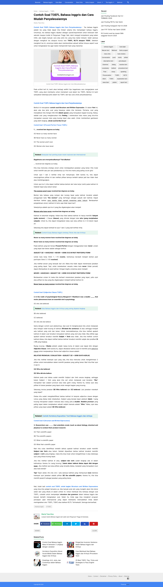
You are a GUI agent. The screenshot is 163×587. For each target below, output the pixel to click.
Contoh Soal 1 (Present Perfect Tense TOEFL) (50, 125)
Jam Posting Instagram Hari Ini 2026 (114, 26)
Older (94, 530)
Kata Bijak (59, 2)
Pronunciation (107, 75)
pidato (115, 82)
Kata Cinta (79, 2)
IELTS (125, 75)
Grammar (105, 64)
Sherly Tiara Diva (47, 514)
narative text (123, 64)
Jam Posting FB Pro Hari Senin (112, 22)
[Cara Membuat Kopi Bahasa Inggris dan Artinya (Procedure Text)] (70, 553)
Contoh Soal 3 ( (52, 421)
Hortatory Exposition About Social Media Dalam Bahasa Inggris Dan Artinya (52, 553)
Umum (99, 2)
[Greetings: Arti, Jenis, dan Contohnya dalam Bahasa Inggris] (37, 562)
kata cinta (107, 54)
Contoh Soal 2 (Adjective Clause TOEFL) (48, 292)
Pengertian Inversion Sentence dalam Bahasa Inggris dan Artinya (86, 544)
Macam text (105, 50)
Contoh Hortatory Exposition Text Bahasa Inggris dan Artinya (67, 416)
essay (113, 71)
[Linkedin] (85, 524)
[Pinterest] (94, 524)
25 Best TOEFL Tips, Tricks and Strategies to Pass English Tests (87, 562)
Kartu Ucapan (90, 2)
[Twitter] (76, 524)
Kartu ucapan (123, 50)
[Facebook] (128, 578)
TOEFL (49, 506)
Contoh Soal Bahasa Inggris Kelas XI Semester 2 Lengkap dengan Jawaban (52, 544)
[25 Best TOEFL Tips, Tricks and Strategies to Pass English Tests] (70, 562)
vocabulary (105, 68)
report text (123, 82)
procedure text (123, 68)
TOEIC (111, 78)
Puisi (104, 71)
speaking (123, 71)
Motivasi (119, 2)
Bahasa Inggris (48, 2)
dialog (114, 64)
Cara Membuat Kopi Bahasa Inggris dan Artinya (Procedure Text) (87, 553)
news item (106, 82)
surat (114, 57)
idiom (104, 78)
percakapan (122, 61)
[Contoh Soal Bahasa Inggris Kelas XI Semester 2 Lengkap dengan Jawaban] (37, 544)
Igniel (127, 584)
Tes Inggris (109, 2)
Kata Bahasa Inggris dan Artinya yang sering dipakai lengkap (63, 308)
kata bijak (123, 47)
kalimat (113, 68)
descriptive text (108, 61)
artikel (126, 57)
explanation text (122, 78)
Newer (37, 530)
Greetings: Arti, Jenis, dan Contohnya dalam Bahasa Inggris (51, 562)
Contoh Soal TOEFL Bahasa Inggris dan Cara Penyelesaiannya (58, 103)
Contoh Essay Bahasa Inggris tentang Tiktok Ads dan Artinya (63, 233)
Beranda (37, 2)
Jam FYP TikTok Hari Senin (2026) (113, 29)
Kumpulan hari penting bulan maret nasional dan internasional (63, 155)
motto (120, 57)
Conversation (69, 2)
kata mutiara (121, 54)
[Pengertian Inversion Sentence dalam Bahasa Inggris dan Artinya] (70, 544)
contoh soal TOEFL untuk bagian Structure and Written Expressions (72, 486)
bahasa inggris (39, 506)
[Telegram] (67, 524)
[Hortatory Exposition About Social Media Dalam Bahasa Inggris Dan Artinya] (37, 553)
